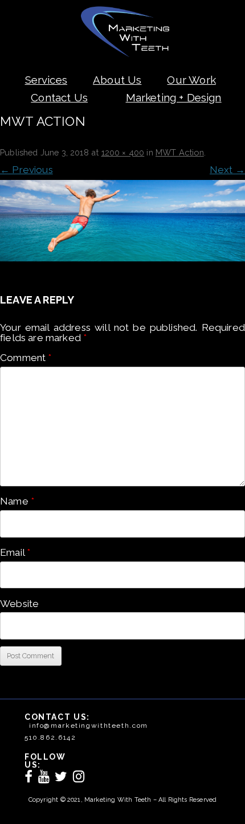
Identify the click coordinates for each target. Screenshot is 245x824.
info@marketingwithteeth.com (88, 725)
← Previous (26, 169)
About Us (117, 79)
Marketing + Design (174, 97)
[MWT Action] (122, 220)
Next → (227, 169)
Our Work (191, 79)
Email (15, 552)
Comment (26, 357)
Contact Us (59, 97)
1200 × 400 (123, 152)
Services (46, 79)
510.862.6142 (50, 737)
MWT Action (180, 152)
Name (17, 501)
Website (19, 603)
